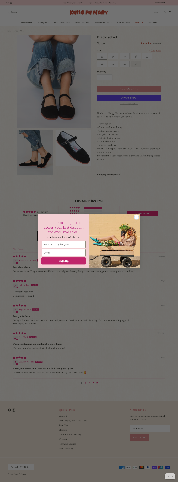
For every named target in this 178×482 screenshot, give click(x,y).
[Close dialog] (136, 217)
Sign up (64, 261)
